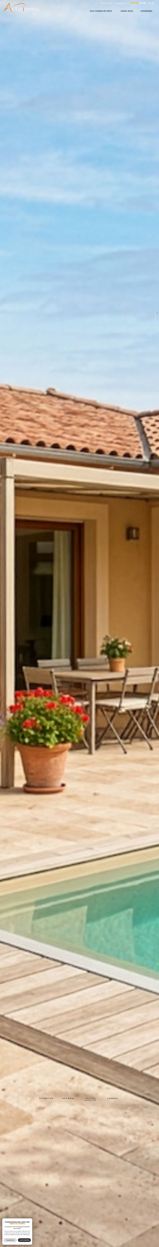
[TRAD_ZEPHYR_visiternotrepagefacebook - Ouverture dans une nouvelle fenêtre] (149, 4)
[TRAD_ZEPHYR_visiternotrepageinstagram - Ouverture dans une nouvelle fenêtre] (152, 4)
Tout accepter (24, 1240)
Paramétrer (10, 1240)
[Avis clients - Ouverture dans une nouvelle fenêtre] (138, 4)
